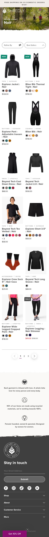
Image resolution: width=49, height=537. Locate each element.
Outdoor (13, 81)
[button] (15, 534)
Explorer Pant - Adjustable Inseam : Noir (12, 134)
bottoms (29, 81)
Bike (11, 226)
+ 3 (3, 238)
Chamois (29, 129)
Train (38, 324)
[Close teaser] (27, 529)
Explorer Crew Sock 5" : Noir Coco (12, 281)
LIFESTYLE (14, 179)
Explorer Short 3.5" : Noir (35, 230)
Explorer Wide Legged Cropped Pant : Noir (11, 329)
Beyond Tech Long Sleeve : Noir (35, 281)
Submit (24, 479)
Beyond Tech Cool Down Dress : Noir (11, 183)
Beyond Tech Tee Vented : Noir (11, 230)
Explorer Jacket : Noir (11, 86)
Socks (18, 276)
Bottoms (6, 324)
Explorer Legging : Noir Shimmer (35, 330)
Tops (4, 81)
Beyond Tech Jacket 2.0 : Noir (34, 183)
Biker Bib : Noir (33, 131)
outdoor (16, 129)
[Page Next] (31, 356)
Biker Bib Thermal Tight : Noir (35, 86)
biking (38, 129)
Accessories (7, 276)
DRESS (4, 179)
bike (38, 81)
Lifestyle (16, 324)
